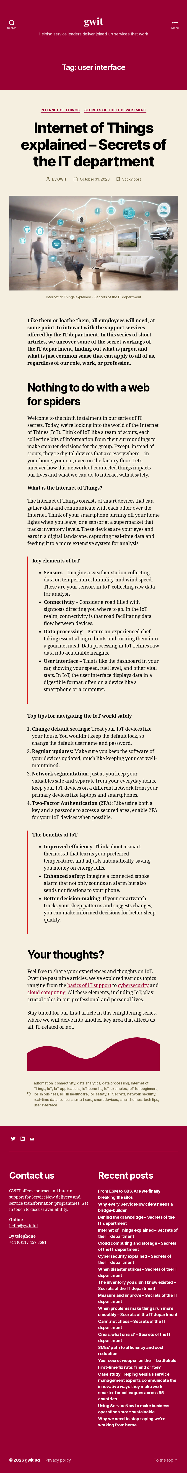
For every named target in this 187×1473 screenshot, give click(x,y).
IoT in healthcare (74, 1094)
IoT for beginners (143, 1088)
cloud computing (46, 993)
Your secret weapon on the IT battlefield (137, 1360)
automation (43, 1083)
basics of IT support (89, 986)
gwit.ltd (32, 1460)
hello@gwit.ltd (23, 1226)
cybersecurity (133, 986)
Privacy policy (58, 1460)
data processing (115, 1083)
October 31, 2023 (95, 179)
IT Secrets (116, 1094)
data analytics (88, 1083)
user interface (45, 1105)
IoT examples (115, 1088)
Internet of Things (60, 110)
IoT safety (98, 1094)
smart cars (83, 1099)
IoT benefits (92, 1088)
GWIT (62, 179)
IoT (49, 1088)
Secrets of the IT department (115, 110)
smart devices (106, 1099)
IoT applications (67, 1088)
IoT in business (46, 1094)
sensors (66, 1099)
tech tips (151, 1099)
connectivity (65, 1083)
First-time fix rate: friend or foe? (129, 1367)
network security (141, 1094)
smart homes (131, 1099)
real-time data (45, 1099)
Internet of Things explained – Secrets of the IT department (93, 144)
